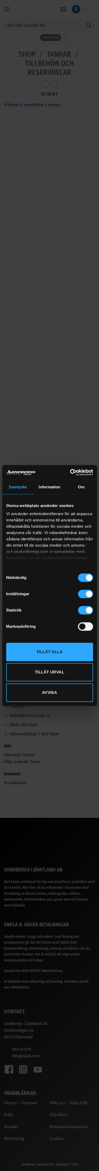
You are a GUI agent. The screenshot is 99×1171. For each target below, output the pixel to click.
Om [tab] (81, 487)
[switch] (85, 594)
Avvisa (49, 692)
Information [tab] (49, 487)
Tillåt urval (49, 672)
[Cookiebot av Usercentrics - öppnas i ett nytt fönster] (70, 472)
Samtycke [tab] (18, 487)
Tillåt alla (49, 652)
